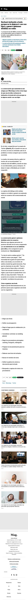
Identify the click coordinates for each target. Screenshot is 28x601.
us (8, 586)
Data (19, 586)
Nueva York (15, 12)
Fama (9, 589)
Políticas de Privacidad (14, 561)
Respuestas (9, 582)
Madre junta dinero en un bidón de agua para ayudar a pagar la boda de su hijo (19, 131)
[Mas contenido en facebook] (11, 575)
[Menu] (2, 9)
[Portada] (14, 537)
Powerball (25, 12)
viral (3, 383)
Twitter (14, 383)
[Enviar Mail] (2, 81)
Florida (2, 12)
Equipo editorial (14, 538)
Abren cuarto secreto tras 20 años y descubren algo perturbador (19, 139)
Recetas (19, 593)
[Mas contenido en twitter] (14, 575)
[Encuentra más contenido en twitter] (5, 50)
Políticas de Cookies (14, 563)
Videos (19, 582)
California (6, 12)
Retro (19, 589)
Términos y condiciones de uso (14, 559)
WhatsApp (8, 383)
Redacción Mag (7, 81)
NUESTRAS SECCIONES (14, 579)
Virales (8, 593)
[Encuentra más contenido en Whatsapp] (8, 50)
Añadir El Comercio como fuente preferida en (14, 18)
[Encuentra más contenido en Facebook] (2, 50)
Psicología (20, 12)
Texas (10, 12)
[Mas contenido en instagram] (16, 575)
